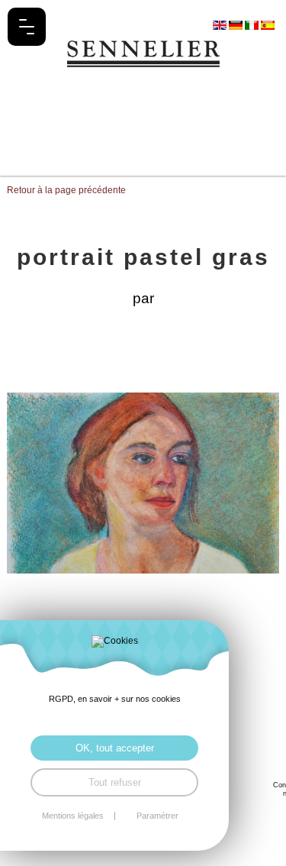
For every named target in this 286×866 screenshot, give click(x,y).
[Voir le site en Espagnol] (268, 24)
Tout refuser (114, 782)
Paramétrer (157, 816)
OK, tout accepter (115, 748)
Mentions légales (73, 816)
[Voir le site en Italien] (253, 24)
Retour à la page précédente (66, 190)
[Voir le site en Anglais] (221, 24)
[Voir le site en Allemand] (237, 24)
